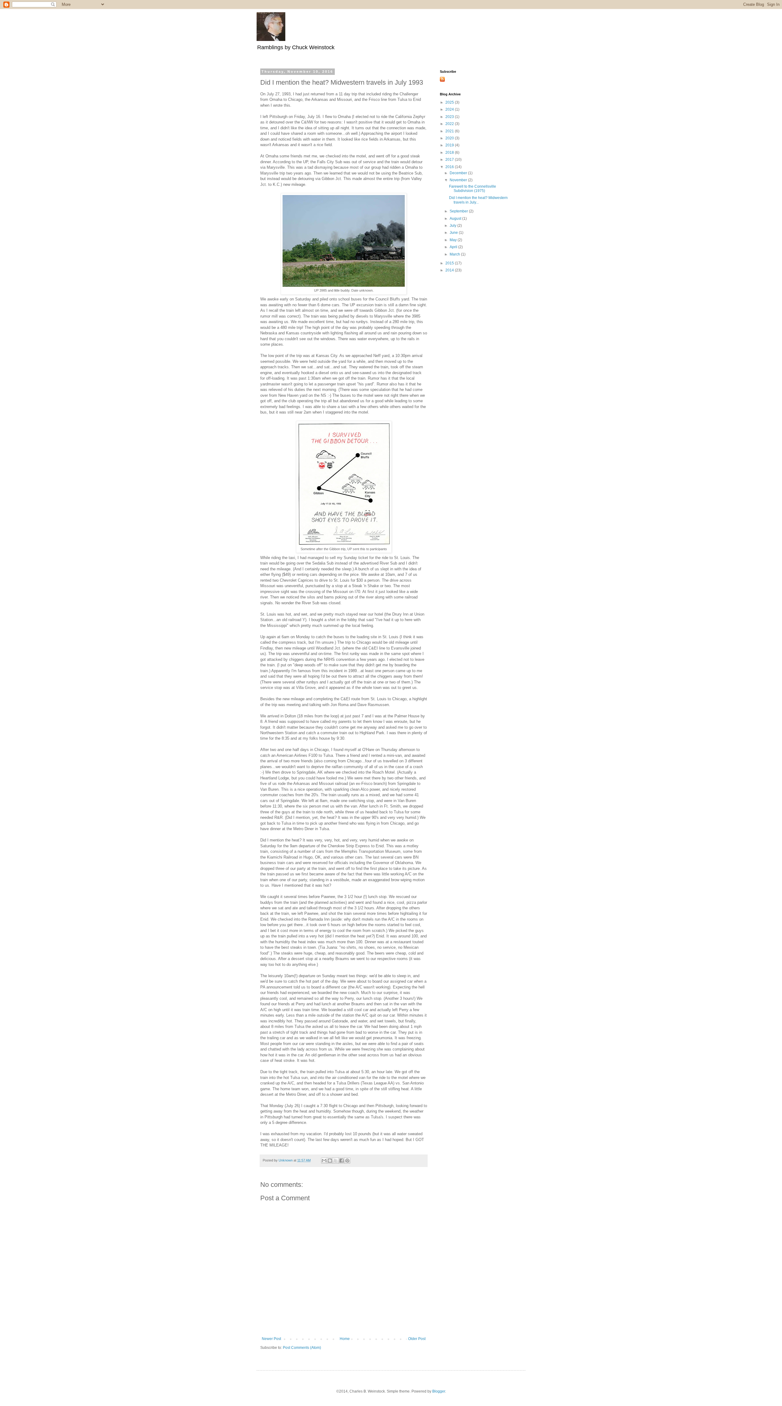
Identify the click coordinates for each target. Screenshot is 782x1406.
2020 (450, 138)
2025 (450, 102)
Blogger (438, 1391)
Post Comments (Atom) (302, 1347)
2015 (450, 263)
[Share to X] (336, 1161)
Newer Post (271, 1339)
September (459, 211)
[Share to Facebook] (341, 1161)
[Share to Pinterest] (347, 1161)
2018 (450, 152)
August (456, 218)
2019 (450, 145)
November (459, 180)
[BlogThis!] (330, 1161)
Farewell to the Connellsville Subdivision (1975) (472, 188)
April (454, 247)
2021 (450, 131)
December (459, 173)
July (453, 225)
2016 (450, 167)
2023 (450, 117)
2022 (450, 124)
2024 (450, 109)
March (455, 254)
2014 (450, 270)
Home (345, 1339)
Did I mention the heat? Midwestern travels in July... (478, 200)
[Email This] (324, 1161)
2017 (450, 159)
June (454, 232)
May (454, 240)
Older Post (417, 1339)
